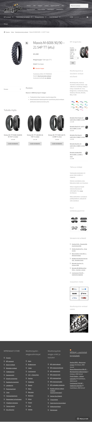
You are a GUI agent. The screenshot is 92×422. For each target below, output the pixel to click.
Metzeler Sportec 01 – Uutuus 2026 (78, 264)
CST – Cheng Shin (33, 375)
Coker (30, 368)
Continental (32, 371)
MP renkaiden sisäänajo (57, 385)
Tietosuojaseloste (11, 396)
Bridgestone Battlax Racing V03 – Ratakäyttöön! (79, 259)
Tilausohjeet (50, 9)
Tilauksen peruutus (12, 403)
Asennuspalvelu (55, 5)
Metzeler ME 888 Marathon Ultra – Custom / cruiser (79, 269)
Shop (12, 32)
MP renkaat (7, 17)
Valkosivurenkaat (55, 406)
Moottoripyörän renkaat (21, 32)
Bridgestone (32, 364)
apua (81, 191)
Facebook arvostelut (12, 382)
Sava (29, 406)
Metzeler (31, 392)
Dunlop (30, 378)
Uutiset (46, 5)
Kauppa (40, 5)
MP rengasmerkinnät (56, 368)
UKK (63, 5)
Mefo (29, 389)
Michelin (30, 396)
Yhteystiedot (59, 9)
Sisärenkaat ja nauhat (23, 17)
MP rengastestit (55, 371)
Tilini (34, 5)
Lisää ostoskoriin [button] (13, 143)
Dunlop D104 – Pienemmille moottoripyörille (79, 245)
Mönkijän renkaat (11, 368)
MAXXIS (49, 78)
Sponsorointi (10, 375)
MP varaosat (10, 361)
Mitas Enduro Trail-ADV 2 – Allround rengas (79, 254)
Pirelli (30, 403)
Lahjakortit (9, 385)
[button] (26, 43)
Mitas (30, 399)
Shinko (30, 409)
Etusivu (29, 5)
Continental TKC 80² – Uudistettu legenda (78, 274)
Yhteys (6, 24)
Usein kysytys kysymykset (58, 403)
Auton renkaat (10, 365)
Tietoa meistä (41, 9)
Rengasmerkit (39, 17)
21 (45, 78)
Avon (29, 361)
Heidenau (31, 382)
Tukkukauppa (10, 372)
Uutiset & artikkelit (56, 396)
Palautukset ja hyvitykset (14, 399)
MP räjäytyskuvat (55, 364)
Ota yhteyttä (10, 410)
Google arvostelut (11, 378)
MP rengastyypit (55, 375)
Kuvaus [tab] (6, 89)
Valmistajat (53, 410)
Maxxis (30, 385)
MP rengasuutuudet (56, 382)
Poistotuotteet (31, 9)
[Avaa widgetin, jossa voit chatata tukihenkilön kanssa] (82, 419)
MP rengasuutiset (55, 378)
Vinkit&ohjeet (53, 17)
